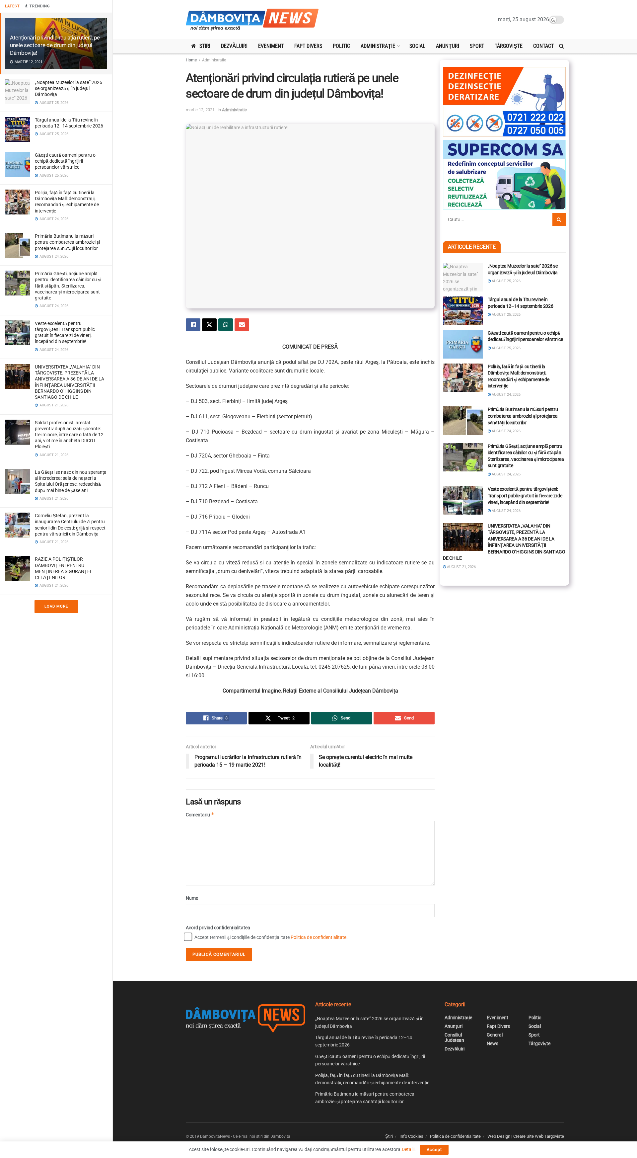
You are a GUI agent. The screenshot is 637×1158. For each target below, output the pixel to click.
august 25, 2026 (506, 281)
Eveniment (271, 46)
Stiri (204, 46)
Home (191, 60)
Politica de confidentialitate (318, 937)
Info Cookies (411, 1136)
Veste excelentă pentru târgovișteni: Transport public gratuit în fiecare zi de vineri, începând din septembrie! (525, 495)
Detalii (408, 1149)
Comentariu (200, 814)
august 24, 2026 (506, 394)
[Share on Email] (242, 324)
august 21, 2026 (461, 567)
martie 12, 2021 (200, 109)
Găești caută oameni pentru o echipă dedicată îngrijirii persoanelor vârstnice (65, 161)
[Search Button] (561, 46)
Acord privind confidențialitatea (218, 927)
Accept (434, 1149)
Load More (56, 606)
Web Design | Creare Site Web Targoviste (525, 1136)
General (495, 1034)
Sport (477, 46)
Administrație (378, 46)
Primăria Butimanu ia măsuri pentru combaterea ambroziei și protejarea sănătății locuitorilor (67, 242)
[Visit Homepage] (252, 20)
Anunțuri (447, 46)
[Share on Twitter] (209, 324)
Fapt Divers (308, 46)
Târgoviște (509, 46)
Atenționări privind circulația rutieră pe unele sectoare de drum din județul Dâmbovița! (55, 45)
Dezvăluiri (234, 46)
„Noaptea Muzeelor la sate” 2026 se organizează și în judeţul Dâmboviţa (68, 88)
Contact (543, 46)
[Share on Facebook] (193, 324)
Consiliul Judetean (454, 1037)
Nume (192, 898)
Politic (341, 46)
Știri (389, 1136)
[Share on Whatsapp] (225, 324)
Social (417, 46)
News (492, 1043)
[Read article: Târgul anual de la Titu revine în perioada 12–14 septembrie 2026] (463, 310)
